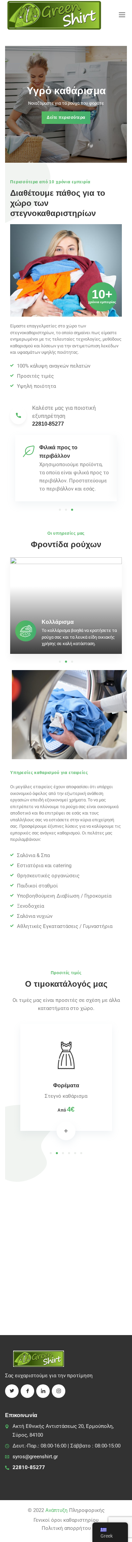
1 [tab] (60, 510)
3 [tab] (72, 510)
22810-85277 (29, 1467)
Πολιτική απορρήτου (66, 1528)
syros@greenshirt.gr (35, 1457)
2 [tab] (66, 510)
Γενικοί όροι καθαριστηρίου (66, 1520)
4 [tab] (69, 1153)
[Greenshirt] (54, 15)
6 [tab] (81, 1153)
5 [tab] (75, 1153)
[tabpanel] (66, 468)
